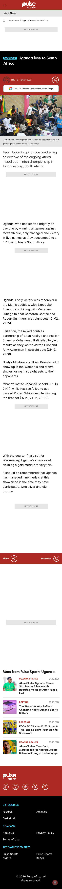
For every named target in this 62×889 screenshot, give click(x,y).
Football (25, 722)
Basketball (9, 818)
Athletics (41, 811)
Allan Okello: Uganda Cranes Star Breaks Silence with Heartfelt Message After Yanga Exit (38, 688)
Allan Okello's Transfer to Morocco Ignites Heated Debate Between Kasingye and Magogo (38, 750)
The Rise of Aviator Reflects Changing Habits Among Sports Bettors (38, 710)
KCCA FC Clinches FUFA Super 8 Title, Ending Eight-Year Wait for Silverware (38, 730)
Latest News (9, 13)
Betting (23, 702)
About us (8, 832)
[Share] (55, 80)
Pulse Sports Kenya (44, 856)
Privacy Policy (45, 832)
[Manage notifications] (55, 882)
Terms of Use (11, 839)
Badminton (14, 20)
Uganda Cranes (28, 679)
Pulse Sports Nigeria (10, 856)
